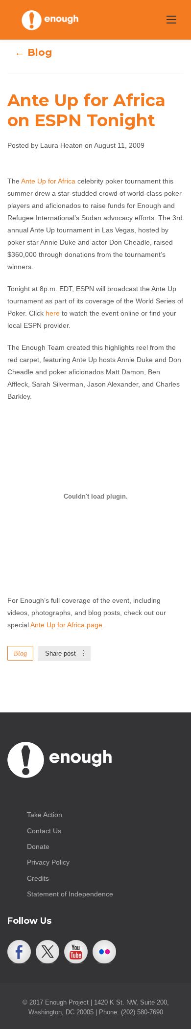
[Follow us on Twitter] (47, 951)
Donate (38, 846)
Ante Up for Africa (48, 181)
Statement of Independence (70, 894)
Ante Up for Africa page (66, 625)
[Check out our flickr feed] (104, 951)
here (53, 313)
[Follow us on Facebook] (19, 951)
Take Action (44, 815)
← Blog (33, 52)
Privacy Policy (48, 862)
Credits (38, 878)
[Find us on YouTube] (76, 951)
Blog (20, 653)
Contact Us (44, 831)
